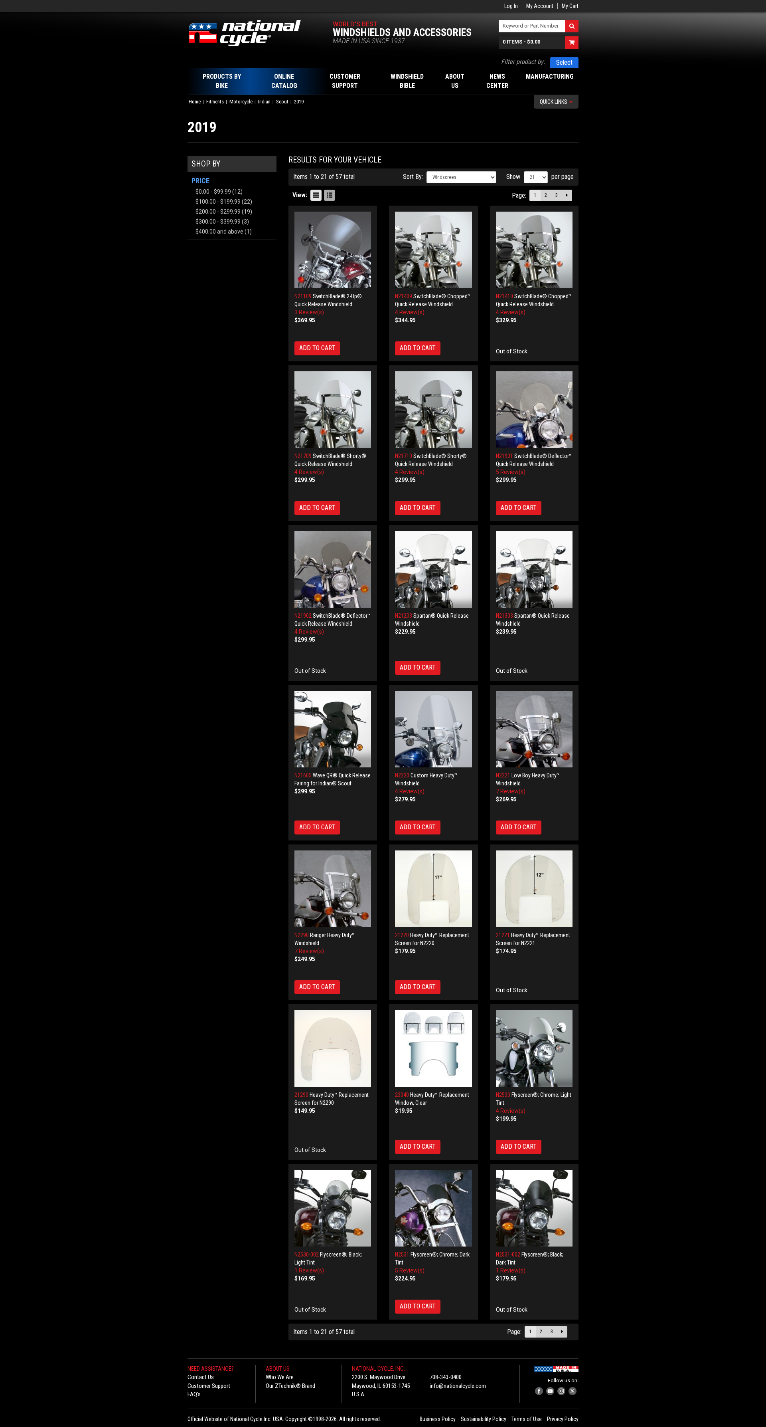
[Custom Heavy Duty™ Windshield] (433, 729)
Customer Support (209, 1385)
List (329, 195)
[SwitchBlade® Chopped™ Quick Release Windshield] (433, 250)
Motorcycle (241, 102)
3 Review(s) (309, 312)
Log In (511, 6)
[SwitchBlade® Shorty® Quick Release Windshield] (332, 409)
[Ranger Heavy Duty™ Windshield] (332, 889)
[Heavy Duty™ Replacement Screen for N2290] (332, 1048)
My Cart (570, 6)
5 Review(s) (510, 472)
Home (195, 102)
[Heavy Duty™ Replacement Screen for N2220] (433, 889)
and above (219, 231)
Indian (264, 102)
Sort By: (413, 176)
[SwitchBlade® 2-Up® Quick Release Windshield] (332, 250)
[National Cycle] (249, 33)
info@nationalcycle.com (458, 1385)
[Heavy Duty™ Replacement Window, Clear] (433, 1048)
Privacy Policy (562, 1419)
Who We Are (280, 1377)
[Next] (567, 195)
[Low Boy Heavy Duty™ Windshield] (534, 729)
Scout (282, 102)
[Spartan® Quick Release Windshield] (433, 569)
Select (564, 62)
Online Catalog (284, 81)
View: (299, 195)
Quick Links (554, 102)
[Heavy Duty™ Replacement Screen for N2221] (534, 889)
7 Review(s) (510, 791)
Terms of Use (526, 1419)
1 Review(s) (309, 1270)
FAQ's (194, 1394)
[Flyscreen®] (534, 1048)
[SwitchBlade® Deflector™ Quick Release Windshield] (534, 409)
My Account (539, 6)
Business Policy (438, 1419)
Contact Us (201, 1377)
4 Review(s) (409, 312)
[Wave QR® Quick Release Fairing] (332, 729)
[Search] (571, 26)
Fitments (215, 102)
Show (513, 176)
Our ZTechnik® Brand (290, 1385)
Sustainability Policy (483, 1419)
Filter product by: (523, 61)
